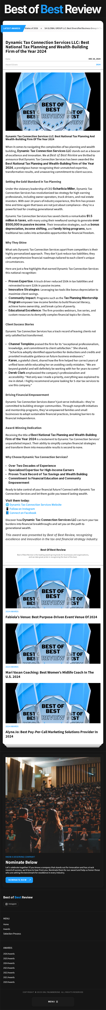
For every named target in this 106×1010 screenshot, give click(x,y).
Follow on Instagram (22, 509)
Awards (6, 929)
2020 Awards (9, 982)
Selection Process (12, 933)
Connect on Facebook (23, 513)
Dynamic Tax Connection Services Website (36, 505)
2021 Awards (9, 977)
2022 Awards (9, 972)
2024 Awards (9, 963)
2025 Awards (9, 958)
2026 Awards (9, 953)
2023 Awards (9, 967)
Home (6, 924)
